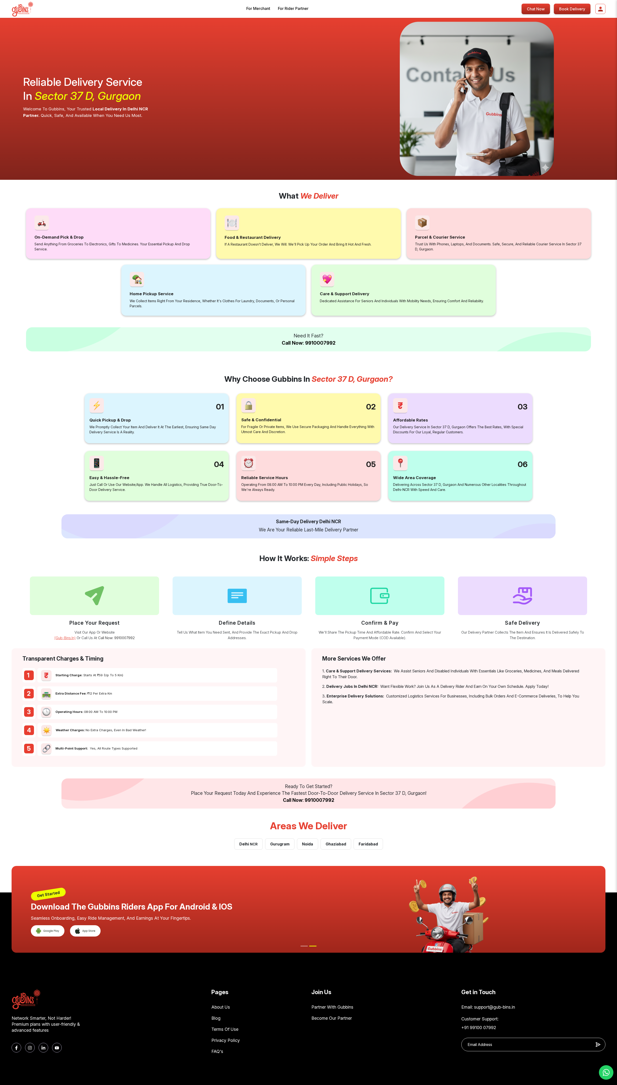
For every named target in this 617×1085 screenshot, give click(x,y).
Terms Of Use (224, 1029)
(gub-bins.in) (65, 638)
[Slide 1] (304, 946)
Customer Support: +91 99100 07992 (479, 1023)
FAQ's (217, 1051)
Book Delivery (572, 9)
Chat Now (536, 9)
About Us (220, 1007)
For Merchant (258, 8)
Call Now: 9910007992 (308, 343)
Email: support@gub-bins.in (488, 1007)
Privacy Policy (225, 1040)
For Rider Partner (293, 8)
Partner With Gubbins (332, 1007)
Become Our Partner (331, 1018)
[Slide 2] (312, 946)
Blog (216, 1018)
